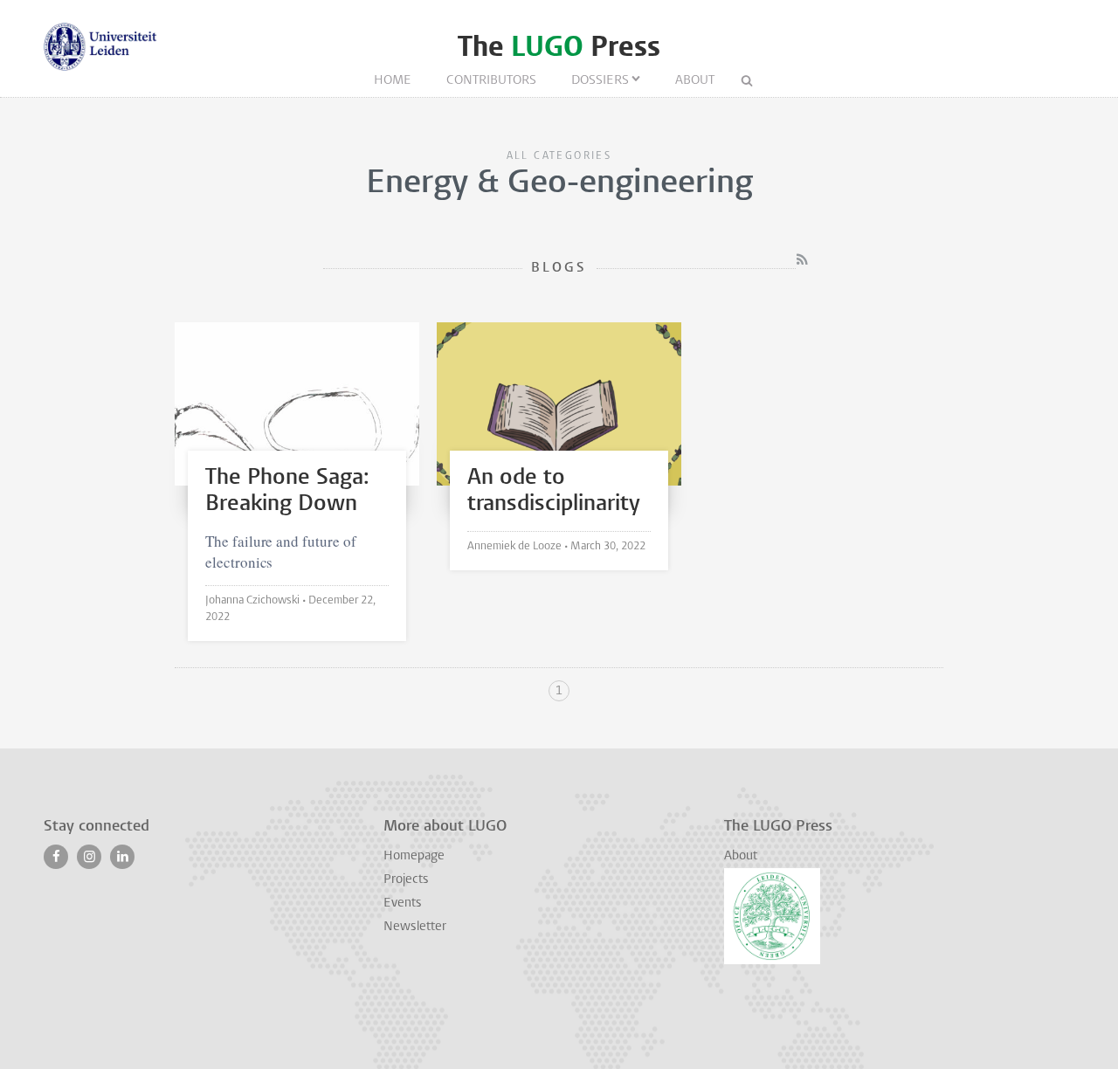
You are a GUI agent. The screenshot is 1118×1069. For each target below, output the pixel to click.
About (694, 80)
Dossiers (600, 80)
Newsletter (414, 927)
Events (402, 903)
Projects (406, 879)
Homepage (414, 856)
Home (392, 80)
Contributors (491, 80)
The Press (559, 47)
